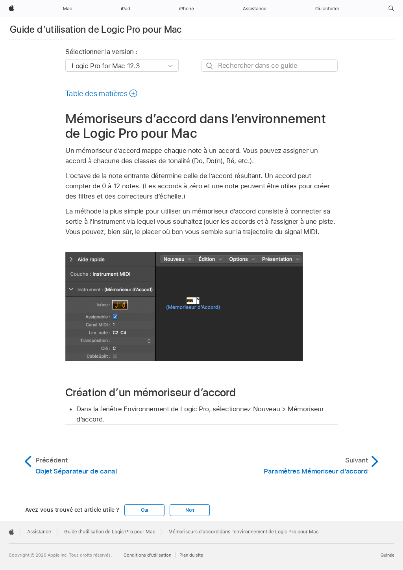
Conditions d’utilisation (147, 555)
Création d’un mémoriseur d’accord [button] (150, 392)
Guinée (387, 555)
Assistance (39, 532)
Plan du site (191, 555)
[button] (391, 8)
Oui (144, 510)
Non (189, 510)
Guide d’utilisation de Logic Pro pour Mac (96, 29)
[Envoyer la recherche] (210, 66)
